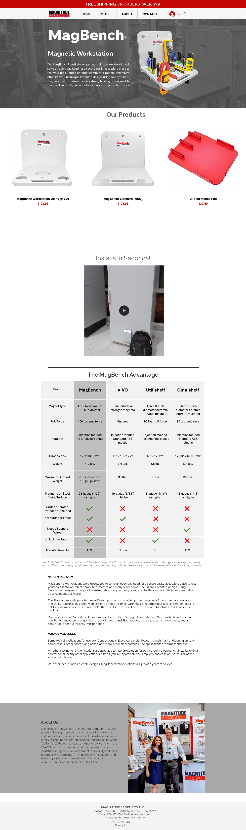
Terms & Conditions (123, 822)
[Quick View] (43, 158)
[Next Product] (244, 158)
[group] (123, 164)
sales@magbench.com (138, 814)
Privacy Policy (123, 825)
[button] (185, 13)
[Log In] (168, 14)
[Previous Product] (2, 158)
